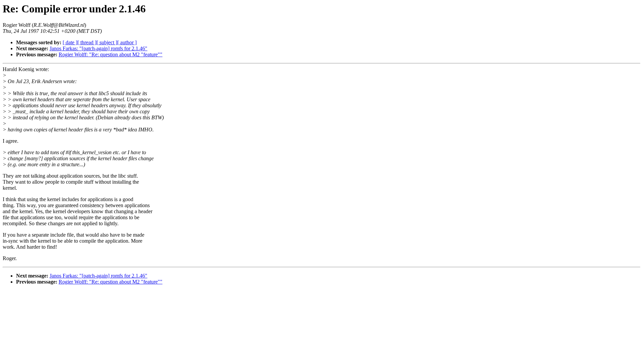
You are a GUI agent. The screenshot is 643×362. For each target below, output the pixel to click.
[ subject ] (106, 42)
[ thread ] (86, 42)
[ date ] (70, 42)
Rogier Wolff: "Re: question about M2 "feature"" (110, 54)
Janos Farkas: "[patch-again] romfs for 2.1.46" (98, 48)
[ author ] (127, 42)
